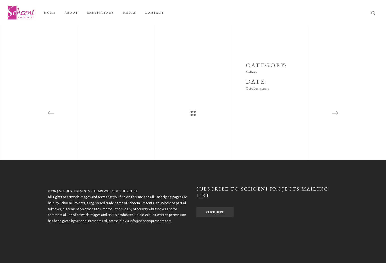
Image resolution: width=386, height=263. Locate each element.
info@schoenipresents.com (151, 221)
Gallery (251, 72)
